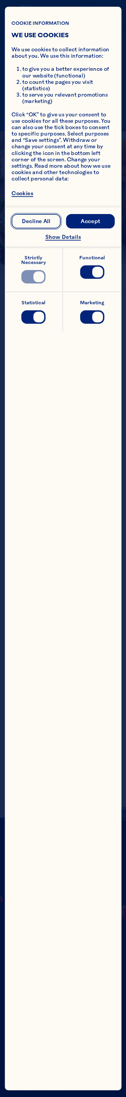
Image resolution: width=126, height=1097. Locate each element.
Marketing (92, 302)
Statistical (33, 302)
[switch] (34, 276)
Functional (92, 257)
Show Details (63, 237)
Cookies (22, 193)
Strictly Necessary (33, 260)
